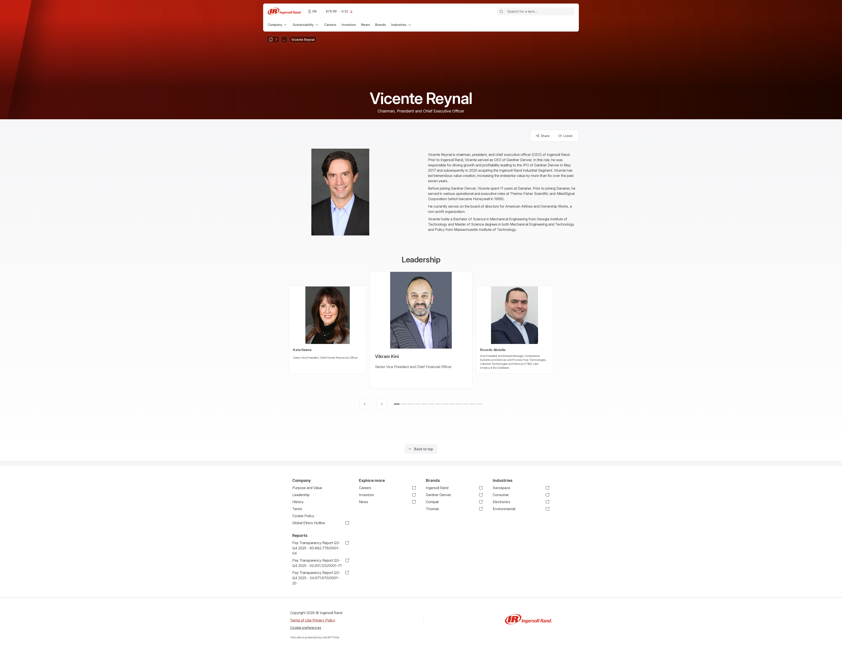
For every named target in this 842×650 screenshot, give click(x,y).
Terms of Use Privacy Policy (312, 620)
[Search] (501, 11)
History (298, 502)
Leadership (301, 495)
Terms (297, 509)
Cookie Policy (303, 516)
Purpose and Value (307, 488)
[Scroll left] (365, 404)
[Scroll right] (382, 404)
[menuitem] (277, 24)
